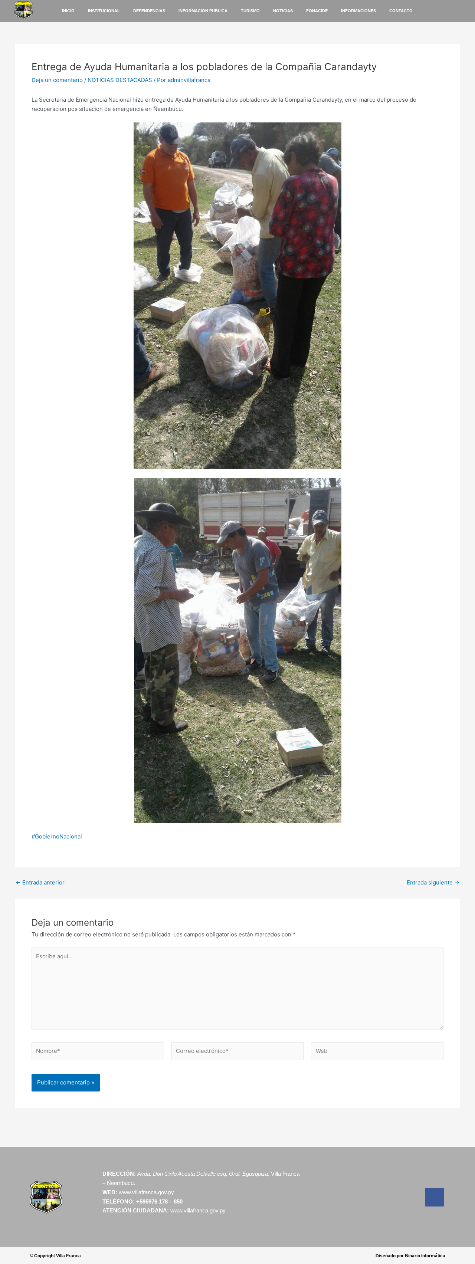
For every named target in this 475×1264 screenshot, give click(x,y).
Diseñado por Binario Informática (410, 1255)
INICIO (68, 11)
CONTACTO (401, 11)
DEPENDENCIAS (149, 11)
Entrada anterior (40, 882)
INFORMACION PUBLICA (202, 11)
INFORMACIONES (358, 11)
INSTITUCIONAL (104, 11)
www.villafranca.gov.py (146, 1192)
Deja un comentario (57, 79)
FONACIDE (317, 11)
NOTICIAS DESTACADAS (120, 79)
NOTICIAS (283, 11)
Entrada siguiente (433, 882)
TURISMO (250, 11)
